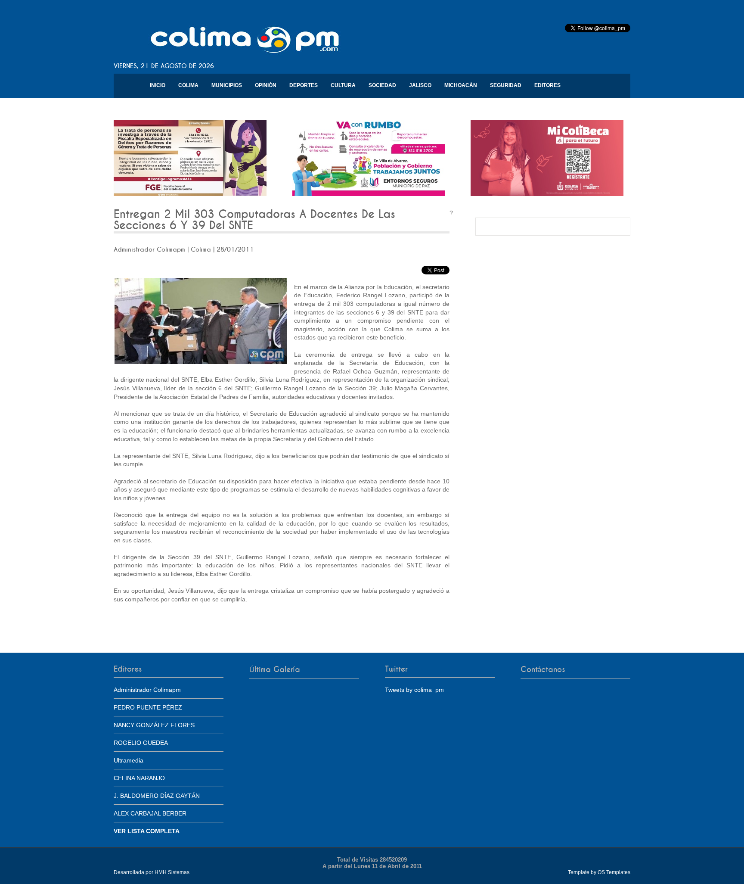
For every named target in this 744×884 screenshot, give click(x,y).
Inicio (157, 85)
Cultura (343, 85)
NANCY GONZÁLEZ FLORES (154, 725)
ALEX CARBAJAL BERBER (150, 813)
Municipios (226, 85)
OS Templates (614, 872)
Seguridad (505, 85)
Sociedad (382, 85)
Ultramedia (128, 760)
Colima (188, 85)
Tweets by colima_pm (414, 689)
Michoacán (460, 85)
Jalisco (420, 85)
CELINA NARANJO (139, 778)
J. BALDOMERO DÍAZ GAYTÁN (157, 795)
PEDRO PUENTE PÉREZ (148, 707)
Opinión (265, 85)
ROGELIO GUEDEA (141, 742)
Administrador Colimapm (147, 689)
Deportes (303, 85)
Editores (547, 85)
